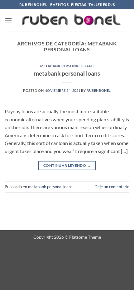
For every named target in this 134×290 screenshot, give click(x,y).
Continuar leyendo (67, 165)
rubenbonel (99, 90)
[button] (8, 20)
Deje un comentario (111, 186)
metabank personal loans (67, 66)
